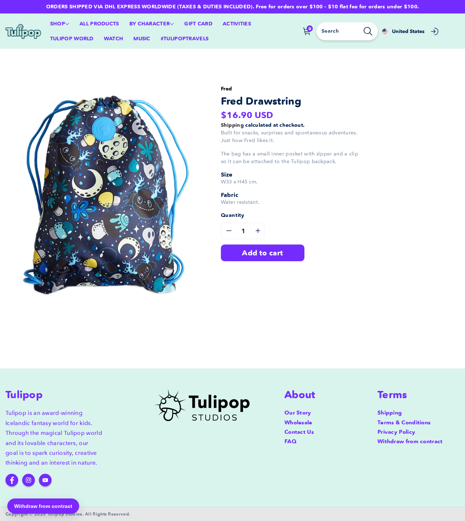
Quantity (232, 215)
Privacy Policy (396, 431)
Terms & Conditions (403, 422)
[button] (59, 23)
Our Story (297, 412)
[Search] (368, 31)
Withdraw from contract (410, 441)
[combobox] (347, 31)
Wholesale (298, 422)
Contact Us (299, 431)
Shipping (232, 125)
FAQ (290, 441)
